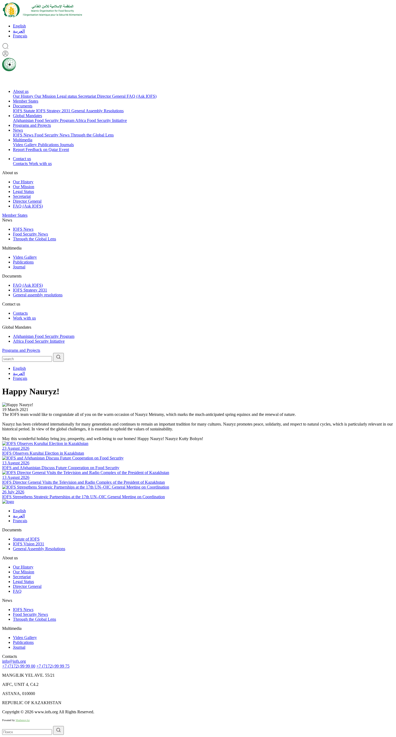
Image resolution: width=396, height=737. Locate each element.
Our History (23, 96)
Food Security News (52, 135)
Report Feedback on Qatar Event (41, 149)
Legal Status (23, 191)
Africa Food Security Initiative (101, 120)
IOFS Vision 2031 (28, 544)
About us (21, 91)
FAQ (17, 591)
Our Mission (45, 96)
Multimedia (22, 140)
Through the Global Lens (92, 135)
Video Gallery (25, 144)
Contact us (22, 158)
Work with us (40, 163)
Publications (49, 144)
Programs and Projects (32, 125)
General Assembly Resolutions (97, 110)
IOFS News (23, 135)
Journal (19, 267)
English (19, 26)
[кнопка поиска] (58, 357)
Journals (67, 144)
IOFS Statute (24, 110)
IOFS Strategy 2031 (53, 110)
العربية (19, 31)
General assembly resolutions (37, 295)
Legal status (67, 96)
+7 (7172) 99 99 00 (18, 666)
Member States (25, 101)
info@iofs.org (14, 661)
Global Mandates (27, 115)
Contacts (21, 163)
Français (20, 36)
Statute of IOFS (26, 539)
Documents (22, 106)
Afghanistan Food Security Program (44, 120)
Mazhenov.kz (23, 720)
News (18, 130)
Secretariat (87, 96)
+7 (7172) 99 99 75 (53, 666)
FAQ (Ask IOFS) (142, 96)
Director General (112, 96)
